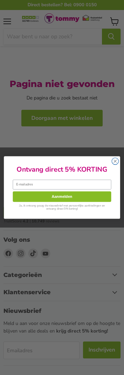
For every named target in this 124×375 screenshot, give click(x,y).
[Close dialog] (115, 161)
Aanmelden (62, 196)
